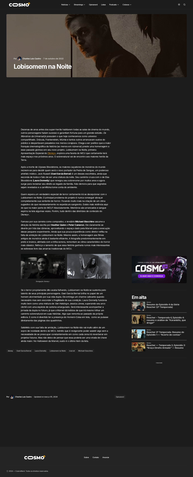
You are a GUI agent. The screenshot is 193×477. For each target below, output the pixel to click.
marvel (72, 351)
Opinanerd (120, 397)
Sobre (86, 457)
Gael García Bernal (24, 351)
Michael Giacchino (85, 351)
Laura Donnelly (40, 351)
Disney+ (52, 153)
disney (10, 351)
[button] (179, 4)
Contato (96, 457)
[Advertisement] (65, 105)
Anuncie (105, 457)
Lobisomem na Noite (58, 351)
